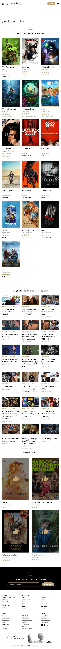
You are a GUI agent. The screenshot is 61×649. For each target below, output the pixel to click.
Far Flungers (5, 624)
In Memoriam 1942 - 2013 (17, 638)
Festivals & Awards (27, 628)
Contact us (44, 618)
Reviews (4, 616)
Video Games (25, 618)
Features (24, 622)
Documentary (25, 604)
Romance (44, 602)
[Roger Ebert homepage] (12, 3)
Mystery (43, 597)
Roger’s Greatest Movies (8, 597)
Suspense (43, 606)
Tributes (4, 628)
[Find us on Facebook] (42, 625)
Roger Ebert (25, 626)
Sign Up (4, 607)
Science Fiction (45, 604)
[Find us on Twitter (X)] (47, 625)
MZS (3, 622)
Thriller (43, 608)
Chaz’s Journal (6, 618)
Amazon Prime (26, 599)
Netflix (43, 599)
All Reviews (5, 599)
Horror (23, 608)
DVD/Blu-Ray (25, 616)
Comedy (24, 602)
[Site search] (45, 3)
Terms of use (35, 645)
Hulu (23, 610)
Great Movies (5, 620)
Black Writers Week (27, 620)
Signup (51, 3)
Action (23, 597)
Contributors (44, 622)
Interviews (5, 626)
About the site (45, 616)
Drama (23, 606)
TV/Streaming (25, 624)
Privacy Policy (44, 645)
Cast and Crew (6, 602)
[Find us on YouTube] (45, 625)
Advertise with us (45, 620)
